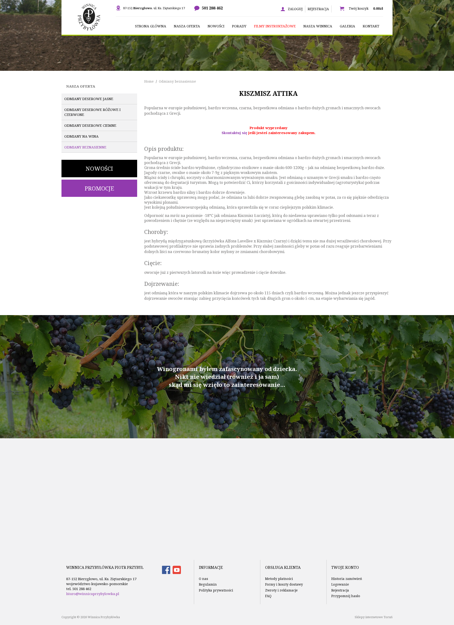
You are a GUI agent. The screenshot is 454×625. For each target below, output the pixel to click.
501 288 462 (212, 8)
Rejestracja (318, 9)
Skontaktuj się (234, 132)
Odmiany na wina (81, 136)
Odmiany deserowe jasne (88, 98)
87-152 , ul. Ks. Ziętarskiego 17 (154, 8)
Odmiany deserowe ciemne (90, 125)
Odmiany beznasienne (85, 147)
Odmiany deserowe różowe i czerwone (92, 112)
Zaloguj (295, 9)
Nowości (99, 168)
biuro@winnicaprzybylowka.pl (92, 593)
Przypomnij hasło (345, 596)
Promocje (99, 188)
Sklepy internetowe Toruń (374, 617)
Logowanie (340, 584)
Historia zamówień (346, 578)
